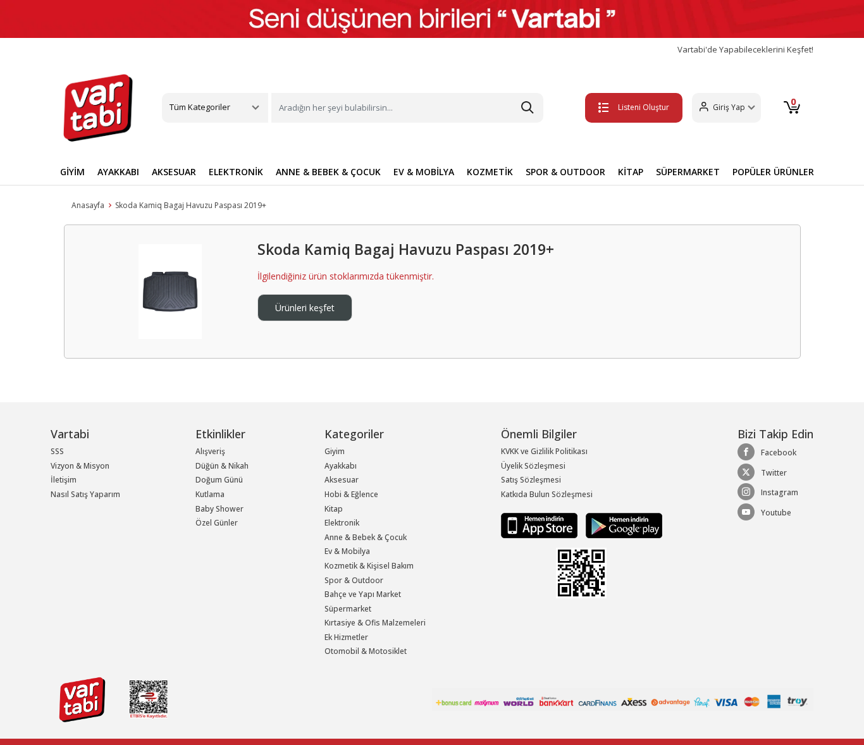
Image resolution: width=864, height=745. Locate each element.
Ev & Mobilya (347, 551)
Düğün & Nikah (222, 465)
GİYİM (72, 172)
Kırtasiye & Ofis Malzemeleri (375, 622)
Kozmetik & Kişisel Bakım (369, 565)
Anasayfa (87, 205)
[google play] (620, 524)
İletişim (64, 479)
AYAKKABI (118, 172)
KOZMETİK (490, 172)
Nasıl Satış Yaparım (85, 494)
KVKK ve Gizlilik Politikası (544, 451)
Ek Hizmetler (346, 637)
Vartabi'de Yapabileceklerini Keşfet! (745, 49)
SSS (57, 451)
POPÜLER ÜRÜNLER (773, 172)
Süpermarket (347, 608)
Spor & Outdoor (353, 580)
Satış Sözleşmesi (531, 479)
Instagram (779, 492)
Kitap (333, 508)
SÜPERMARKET (688, 172)
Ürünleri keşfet (305, 308)
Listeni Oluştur (643, 107)
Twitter (774, 472)
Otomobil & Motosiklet (365, 651)
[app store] (540, 524)
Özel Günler (216, 522)
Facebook (778, 452)
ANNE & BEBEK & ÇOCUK (328, 172)
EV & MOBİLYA (423, 172)
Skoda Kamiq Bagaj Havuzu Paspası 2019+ (190, 205)
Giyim (334, 451)
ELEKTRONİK (236, 172)
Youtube (776, 512)
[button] (726, 108)
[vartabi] (98, 107)
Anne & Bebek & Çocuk (365, 537)
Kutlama (210, 494)
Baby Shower (219, 508)
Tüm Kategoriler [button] (200, 107)
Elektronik (341, 522)
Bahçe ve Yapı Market (362, 594)
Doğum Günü (219, 479)
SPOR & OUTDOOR (565, 172)
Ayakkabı (340, 465)
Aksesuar (341, 479)
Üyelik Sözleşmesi (533, 465)
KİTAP (630, 172)
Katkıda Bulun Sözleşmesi (547, 494)
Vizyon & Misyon (80, 465)
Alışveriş (210, 451)
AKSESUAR (174, 172)
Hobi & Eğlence (351, 494)
